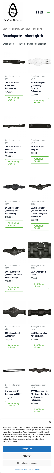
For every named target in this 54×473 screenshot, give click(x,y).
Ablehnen (27, 456)
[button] (50, 422)
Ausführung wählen (13, 99)
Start (5, 29)
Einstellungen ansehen (27, 463)
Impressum (36, 469)
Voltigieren (14, 29)
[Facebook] (37, 12)
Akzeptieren (27, 449)
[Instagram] (41, 12)
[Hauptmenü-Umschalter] (48, 12)
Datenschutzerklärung (23, 469)
